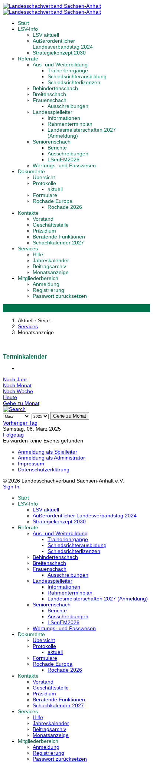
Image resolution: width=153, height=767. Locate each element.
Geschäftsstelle (51, 225)
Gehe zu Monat (21, 403)
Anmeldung (46, 284)
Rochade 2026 (65, 207)
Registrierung (48, 290)
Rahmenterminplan (70, 124)
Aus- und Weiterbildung (60, 65)
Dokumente (31, 171)
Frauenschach (49, 100)
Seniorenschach (52, 142)
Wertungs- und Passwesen (64, 165)
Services (28, 248)
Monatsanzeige (51, 272)
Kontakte (28, 213)
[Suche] (14, 409)
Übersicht (44, 177)
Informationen (64, 118)
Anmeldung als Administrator (51, 458)
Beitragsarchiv (49, 266)
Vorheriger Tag (20, 423)
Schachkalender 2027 (58, 243)
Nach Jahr (15, 379)
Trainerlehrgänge (68, 70)
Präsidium (44, 231)
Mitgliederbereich (38, 278)
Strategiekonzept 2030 (59, 53)
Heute (10, 397)
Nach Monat (17, 385)
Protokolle (44, 183)
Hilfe (38, 254)
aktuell (55, 189)
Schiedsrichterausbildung (77, 76)
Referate (28, 59)
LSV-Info (28, 29)
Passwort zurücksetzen (60, 296)
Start (23, 23)
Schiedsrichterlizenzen (74, 82)
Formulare (45, 195)
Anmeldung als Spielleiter (47, 452)
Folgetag (13, 435)
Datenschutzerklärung (43, 470)
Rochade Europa (52, 201)
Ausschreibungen (68, 106)
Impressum (31, 464)
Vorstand (43, 219)
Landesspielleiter (52, 112)
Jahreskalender (51, 260)
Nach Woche (18, 391)
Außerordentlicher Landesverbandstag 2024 (63, 44)
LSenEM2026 (63, 159)
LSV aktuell (46, 35)
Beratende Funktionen (59, 237)
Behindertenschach (55, 88)
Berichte (57, 148)
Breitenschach (49, 94)
